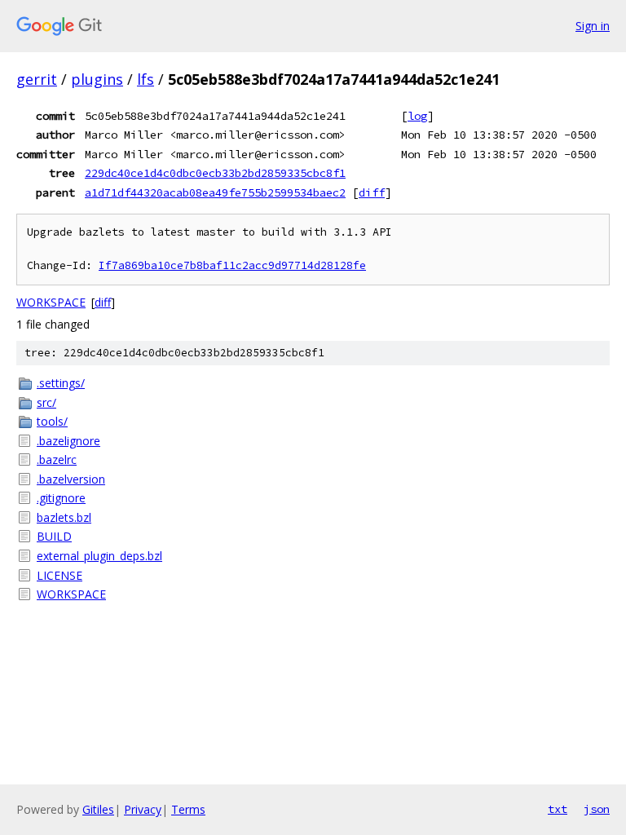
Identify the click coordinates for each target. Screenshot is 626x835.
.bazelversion (71, 479)
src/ (46, 402)
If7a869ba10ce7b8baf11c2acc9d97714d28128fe (232, 265)
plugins (97, 79)
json (597, 809)
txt (557, 809)
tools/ (52, 421)
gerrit (36, 79)
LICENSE (59, 575)
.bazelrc (57, 459)
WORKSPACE (51, 302)
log (417, 115)
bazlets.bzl (64, 517)
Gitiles (98, 809)
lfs (145, 79)
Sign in (592, 25)
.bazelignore (68, 440)
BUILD (54, 536)
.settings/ (61, 383)
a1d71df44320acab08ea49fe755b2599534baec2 (215, 192)
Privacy (142, 809)
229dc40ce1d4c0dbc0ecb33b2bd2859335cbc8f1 (215, 173)
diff (372, 192)
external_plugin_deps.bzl (99, 555)
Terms (188, 809)
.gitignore (61, 498)
